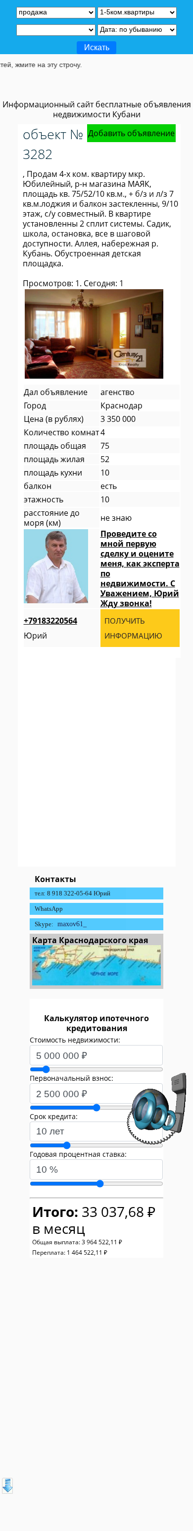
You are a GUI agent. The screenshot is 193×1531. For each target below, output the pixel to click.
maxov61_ (72, 924)
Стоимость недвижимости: (75, 1040)
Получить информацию (133, 628)
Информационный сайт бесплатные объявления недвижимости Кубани (96, 109)
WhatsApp (49, 908)
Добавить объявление (131, 133)
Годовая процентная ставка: (78, 1154)
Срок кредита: (54, 1116)
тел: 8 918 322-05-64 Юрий (72, 893)
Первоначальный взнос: (71, 1078)
